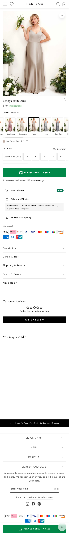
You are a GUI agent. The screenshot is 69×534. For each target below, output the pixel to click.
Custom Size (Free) (12, 156)
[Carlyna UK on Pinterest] (39, 504)
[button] (34, 529)
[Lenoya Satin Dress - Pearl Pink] (4, 389)
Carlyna (33, 457)
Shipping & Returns (14, 265)
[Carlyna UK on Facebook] (33, 504)
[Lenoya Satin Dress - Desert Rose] (17, 389)
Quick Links (34, 438)
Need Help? (10, 283)
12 (61, 156)
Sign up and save (34, 467)
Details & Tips (11, 256)
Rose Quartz (10, 125)
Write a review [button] (34, 319)
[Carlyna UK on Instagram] (27, 504)
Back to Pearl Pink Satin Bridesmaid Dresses (37, 423)
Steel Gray (57, 125)
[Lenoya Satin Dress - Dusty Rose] (9, 389)
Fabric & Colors (12, 274)
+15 (25, 389)
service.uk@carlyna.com (40, 497)
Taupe (34, 125)
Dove (45, 125)
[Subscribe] (56, 489)
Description (9, 248)
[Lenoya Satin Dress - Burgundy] (21, 389)
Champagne (22, 125)
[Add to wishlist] (62, 15)
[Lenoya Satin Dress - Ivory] (13, 389)
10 (53, 156)
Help (34, 447)
